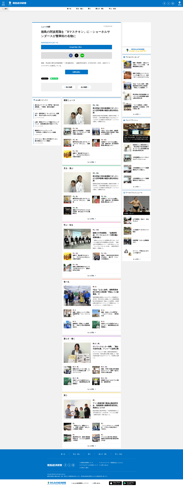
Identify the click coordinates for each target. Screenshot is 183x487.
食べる (69, 9)
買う (89, 9)
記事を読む (76, 72)
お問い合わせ (104, 465)
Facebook (164, 3)
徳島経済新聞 (17, 3)
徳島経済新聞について (87, 462)
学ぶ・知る (112, 9)
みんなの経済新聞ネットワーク (56, 483)
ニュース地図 (45, 27)
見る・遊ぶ (79, 9)
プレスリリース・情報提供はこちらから (112, 462)
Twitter (168, 3)
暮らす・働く (100, 9)
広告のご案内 (84, 467)
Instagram (172, 3)
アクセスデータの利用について (89, 465)
